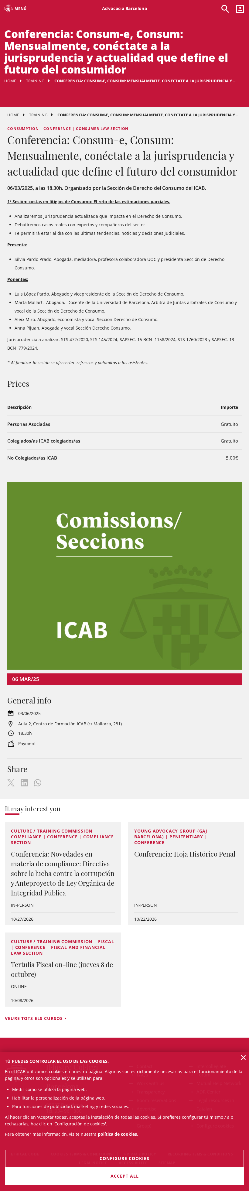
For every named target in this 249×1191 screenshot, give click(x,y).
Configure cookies (124, 1158)
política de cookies (117, 1134)
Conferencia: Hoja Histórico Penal (184, 853)
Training (35, 81)
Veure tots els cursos (34, 1018)
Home (10, 81)
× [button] (243, 1057)
